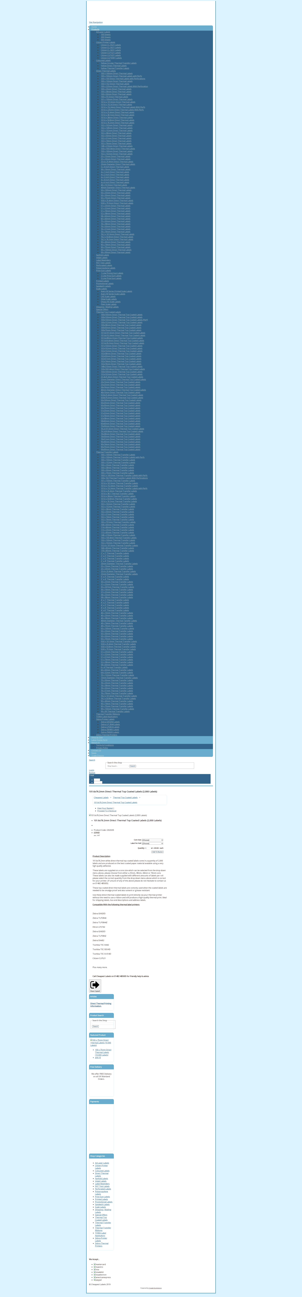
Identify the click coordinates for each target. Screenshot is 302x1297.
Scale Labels (101, 288)
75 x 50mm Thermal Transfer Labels (117, 680)
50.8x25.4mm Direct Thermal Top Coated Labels (122, 395)
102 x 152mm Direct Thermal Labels (116, 130)
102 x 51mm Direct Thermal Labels (116, 138)
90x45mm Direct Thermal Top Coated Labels (120, 441)
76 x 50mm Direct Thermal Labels (115, 226)
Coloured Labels (103, 60)
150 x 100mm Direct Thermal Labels (116, 151)
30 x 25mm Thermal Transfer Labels (117, 581)
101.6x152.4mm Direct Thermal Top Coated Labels (123, 335)
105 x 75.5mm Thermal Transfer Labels (118, 522)
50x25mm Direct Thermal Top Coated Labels (120, 403)
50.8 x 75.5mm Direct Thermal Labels (117, 203)
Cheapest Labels (101, 797)
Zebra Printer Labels (105, 719)
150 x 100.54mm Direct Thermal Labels (118, 148)
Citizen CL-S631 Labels (111, 50)
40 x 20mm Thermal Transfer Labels (117, 615)
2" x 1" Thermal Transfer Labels (115, 553)
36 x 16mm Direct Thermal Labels (115, 169)
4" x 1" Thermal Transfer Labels (115, 600)
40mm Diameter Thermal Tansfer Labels (119, 620)
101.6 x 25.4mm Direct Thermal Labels (117, 112)
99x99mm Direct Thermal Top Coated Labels (120, 449)
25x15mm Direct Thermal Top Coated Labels (120, 382)
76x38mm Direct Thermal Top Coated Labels (120, 434)
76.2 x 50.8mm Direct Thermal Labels (117, 237)
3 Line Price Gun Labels (111, 278)
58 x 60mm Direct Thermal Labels (115, 216)
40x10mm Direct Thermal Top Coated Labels (120, 392)
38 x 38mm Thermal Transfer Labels (117, 597)
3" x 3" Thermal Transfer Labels (115, 576)
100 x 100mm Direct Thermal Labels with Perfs (121, 76)
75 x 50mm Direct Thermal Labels (115, 221)
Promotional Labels (104, 283)
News (93, 753)
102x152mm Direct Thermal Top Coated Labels (121, 351)
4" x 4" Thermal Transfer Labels (115, 607)
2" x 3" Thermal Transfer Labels (115, 558)
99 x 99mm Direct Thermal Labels (115, 252)
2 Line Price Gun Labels (111, 275)
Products (95, 29)
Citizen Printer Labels (105, 42)
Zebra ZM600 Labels (110, 732)
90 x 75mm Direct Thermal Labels (115, 247)
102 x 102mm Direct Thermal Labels (116, 125)
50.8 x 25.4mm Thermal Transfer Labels (118, 644)
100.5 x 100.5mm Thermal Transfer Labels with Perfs (124, 475)
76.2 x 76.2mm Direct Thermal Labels (117, 239)
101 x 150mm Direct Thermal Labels (116, 99)
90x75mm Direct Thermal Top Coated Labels (120, 447)
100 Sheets (106, 34)
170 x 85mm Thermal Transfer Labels (117, 550)
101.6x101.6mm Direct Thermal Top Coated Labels (123, 333)
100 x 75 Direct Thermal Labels (114, 96)
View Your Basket (105, 808)
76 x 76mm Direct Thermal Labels (115, 231)
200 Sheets (106, 37)
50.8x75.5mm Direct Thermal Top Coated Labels (122, 397)
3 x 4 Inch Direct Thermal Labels (115, 167)
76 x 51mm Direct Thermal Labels (115, 229)
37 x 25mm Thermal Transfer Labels (117, 592)
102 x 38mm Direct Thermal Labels (116, 133)
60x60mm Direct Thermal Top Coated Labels (120, 423)
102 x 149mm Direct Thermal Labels (116, 128)
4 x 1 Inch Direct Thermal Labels (115, 172)
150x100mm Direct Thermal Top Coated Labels (121, 371)
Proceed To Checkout (106, 811)
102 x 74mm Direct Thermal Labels (116, 141)
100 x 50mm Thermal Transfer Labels (117, 470)
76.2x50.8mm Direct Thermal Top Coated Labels (122, 431)
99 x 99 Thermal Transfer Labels (115, 711)
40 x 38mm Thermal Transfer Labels (117, 618)
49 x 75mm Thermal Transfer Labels (117, 626)
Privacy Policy (102, 747)
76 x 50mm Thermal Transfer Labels (117, 688)
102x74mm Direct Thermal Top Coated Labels (121, 361)
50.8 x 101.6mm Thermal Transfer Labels (119, 641)
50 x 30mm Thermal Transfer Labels (117, 633)
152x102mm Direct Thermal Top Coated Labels (121, 374)
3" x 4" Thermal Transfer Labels (115, 579)
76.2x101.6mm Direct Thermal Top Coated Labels (122, 428)
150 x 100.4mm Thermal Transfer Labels (118, 537)
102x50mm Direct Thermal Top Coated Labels (121, 356)
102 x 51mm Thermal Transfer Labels (117, 514)
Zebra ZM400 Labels (110, 729)
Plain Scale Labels (108, 304)
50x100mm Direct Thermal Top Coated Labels (121, 400)
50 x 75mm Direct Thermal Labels (115, 198)
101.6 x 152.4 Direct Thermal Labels (116, 104)
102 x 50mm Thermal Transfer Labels (117, 511)
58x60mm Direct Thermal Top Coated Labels (120, 421)
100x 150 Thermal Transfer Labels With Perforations (124, 478)
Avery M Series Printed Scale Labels (116, 291)
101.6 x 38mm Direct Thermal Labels (117, 117)
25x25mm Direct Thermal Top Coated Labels (120, 384)
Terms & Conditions (105, 745)
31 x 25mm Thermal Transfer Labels (117, 584)
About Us (95, 742)
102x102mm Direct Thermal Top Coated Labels (121, 348)
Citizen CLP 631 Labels (111, 55)
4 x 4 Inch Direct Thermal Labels (115, 179)
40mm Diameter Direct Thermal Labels (118, 187)
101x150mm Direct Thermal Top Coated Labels (121, 345)
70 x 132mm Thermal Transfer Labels (117, 675)
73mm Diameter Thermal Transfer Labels (119, 677)
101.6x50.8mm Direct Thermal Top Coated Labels (122, 340)
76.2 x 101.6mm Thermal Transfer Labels (119, 696)
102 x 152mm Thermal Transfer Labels (118, 506)
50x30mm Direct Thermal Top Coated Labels (120, 405)
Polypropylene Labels (105, 268)
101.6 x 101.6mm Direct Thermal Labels (118, 102)
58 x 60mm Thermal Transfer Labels (117, 664)
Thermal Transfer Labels (107, 452)
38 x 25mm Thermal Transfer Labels (117, 594)
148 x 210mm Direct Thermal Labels (116, 146)
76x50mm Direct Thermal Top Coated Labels (120, 436)
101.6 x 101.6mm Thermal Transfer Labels (119, 483)
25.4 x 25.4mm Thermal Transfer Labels (118, 571)
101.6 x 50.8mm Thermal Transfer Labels (119, 498)
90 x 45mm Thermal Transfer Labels (117, 701)
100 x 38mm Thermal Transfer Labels (117, 467)
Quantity (141, 848)
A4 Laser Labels (103, 32)
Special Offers (102, 309)
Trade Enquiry (97, 755)
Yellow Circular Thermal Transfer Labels (118, 63)
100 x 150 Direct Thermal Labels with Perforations (123, 78)
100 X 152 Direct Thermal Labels (115, 84)
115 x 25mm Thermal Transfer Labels (117, 530)
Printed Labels (102, 281)
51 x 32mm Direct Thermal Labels (115, 208)
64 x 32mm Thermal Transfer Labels (117, 672)
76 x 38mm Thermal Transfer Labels (117, 685)
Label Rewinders (103, 260)
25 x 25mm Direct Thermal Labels (115, 159)
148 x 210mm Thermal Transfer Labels (118, 535)
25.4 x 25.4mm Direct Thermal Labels (117, 161)
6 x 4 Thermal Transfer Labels (114, 667)
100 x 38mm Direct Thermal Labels (116, 91)
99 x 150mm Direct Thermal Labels (116, 250)
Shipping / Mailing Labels (107, 307)
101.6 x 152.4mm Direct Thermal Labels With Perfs (123, 107)
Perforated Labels (104, 265)
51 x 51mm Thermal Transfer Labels (117, 657)
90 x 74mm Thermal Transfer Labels (117, 703)
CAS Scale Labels (108, 296)
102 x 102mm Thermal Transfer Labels (118, 504)
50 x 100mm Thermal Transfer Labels (117, 628)
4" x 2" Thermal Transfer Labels (115, 602)
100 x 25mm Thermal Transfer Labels (117, 465)
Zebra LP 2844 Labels (110, 724)
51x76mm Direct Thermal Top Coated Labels (120, 415)
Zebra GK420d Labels (110, 722)
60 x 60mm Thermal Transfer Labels (117, 670)
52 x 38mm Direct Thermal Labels (115, 213)
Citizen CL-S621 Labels (111, 47)
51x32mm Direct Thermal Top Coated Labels (120, 413)
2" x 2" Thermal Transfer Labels (115, 556)
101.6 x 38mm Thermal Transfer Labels (118, 496)
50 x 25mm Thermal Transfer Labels (117, 631)
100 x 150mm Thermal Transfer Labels (118, 460)
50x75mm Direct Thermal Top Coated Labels (120, 408)
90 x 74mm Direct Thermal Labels (115, 244)
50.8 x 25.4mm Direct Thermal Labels (117, 200)
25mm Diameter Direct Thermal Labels (118, 164)
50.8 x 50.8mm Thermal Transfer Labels (118, 646)
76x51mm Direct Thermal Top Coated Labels (120, 439)
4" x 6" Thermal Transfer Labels (115, 610)
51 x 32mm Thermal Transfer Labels (117, 654)
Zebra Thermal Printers (106, 734)
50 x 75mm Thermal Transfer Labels (117, 639)
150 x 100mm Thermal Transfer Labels (118, 540)
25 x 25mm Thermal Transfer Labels (117, 569)
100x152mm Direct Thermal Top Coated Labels (121, 322)
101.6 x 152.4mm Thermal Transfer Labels (119, 486)
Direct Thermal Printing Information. (100, 1004)
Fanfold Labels (102, 255)
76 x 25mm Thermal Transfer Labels (117, 683)
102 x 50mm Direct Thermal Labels (116, 135)
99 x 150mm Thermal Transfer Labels (117, 709)
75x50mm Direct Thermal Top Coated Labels (120, 426)
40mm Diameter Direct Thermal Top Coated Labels (123, 390)
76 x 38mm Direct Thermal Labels (115, 224)
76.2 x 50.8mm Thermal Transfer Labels (118, 698)
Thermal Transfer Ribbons (108, 714)
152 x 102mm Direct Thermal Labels (116, 154)
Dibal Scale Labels (109, 299)
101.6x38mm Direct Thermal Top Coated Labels (122, 338)
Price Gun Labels (103, 270)
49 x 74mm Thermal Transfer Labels (117, 623)
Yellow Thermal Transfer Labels (115, 68)
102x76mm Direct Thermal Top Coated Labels (121, 364)
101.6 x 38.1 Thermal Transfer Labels (117, 493)
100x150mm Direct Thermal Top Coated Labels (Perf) (124, 320)
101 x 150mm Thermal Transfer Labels (118, 480)
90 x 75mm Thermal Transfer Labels (117, 706)
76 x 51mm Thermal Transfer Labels (117, 690)
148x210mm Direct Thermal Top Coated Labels (121, 366)
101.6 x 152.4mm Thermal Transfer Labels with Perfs (124, 488)
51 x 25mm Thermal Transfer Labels (117, 652)
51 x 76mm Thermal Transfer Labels (117, 659)
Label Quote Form (99, 740)
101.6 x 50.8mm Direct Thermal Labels (117, 120)
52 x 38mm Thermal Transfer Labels (117, 662)
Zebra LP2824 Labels (110, 727)
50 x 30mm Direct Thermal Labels (115, 195)
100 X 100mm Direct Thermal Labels (117, 73)
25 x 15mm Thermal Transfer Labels (117, 566)
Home (94, 26)
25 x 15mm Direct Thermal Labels (115, 156)
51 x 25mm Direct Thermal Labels (115, 205)
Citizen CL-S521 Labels (111, 45)
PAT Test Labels (103, 262)
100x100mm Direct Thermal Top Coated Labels (121, 314)
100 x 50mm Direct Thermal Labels (116, 94)
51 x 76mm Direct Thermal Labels (115, 211)
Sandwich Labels (103, 286)
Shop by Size (97, 737)
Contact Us (96, 750)
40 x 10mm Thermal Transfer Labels (117, 613)
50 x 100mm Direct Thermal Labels (116, 190)
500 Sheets (106, 39)
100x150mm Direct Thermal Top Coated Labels (121, 317)
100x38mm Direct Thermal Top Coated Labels (121, 325)
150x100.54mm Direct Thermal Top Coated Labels (123, 369)
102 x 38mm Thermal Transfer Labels (117, 509)
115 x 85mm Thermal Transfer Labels (117, 532)
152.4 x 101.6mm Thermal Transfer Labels (119, 545)
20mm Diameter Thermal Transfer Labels (119, 563)
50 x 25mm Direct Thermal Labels (115, 192)
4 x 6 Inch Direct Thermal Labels (115, 182)
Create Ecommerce (155, 1288)
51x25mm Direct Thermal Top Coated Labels (120, 410)
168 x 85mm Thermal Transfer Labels (117, 548)
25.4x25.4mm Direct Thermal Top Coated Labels (122, 377)
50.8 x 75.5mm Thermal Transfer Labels (118, 649)
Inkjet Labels (101, 257)
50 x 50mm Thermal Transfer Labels (117, 636)
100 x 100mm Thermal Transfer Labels (118, 454)
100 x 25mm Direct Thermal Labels (116, 89)
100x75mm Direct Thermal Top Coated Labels (121, 330)
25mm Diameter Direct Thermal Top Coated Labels (123, 379)
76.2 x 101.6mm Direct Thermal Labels (117, 234)
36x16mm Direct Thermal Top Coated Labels (120, 387)
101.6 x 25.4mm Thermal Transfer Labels (119, 491)
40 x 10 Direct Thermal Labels (114, 185)
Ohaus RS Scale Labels (111, 301)
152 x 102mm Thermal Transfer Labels (118, 543)
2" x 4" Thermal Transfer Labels (115, 561)
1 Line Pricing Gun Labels (112, 273)
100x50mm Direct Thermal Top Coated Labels (121, 327)
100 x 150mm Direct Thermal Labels (116, 81)
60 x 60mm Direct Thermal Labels (115, 218)
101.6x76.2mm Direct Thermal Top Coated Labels (122, 343)
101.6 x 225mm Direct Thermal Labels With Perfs (122, 109)
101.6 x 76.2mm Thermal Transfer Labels (119, 501)
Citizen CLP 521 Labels (111, 52)
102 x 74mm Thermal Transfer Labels (117, 517)
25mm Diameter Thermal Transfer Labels (119, 574)
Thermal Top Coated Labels (108, 312)
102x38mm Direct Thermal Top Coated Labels (121, 353)
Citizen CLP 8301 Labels (111, 58)
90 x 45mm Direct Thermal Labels (115, 242)
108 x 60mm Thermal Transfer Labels (117, 524)
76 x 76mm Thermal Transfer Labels (117, 693)
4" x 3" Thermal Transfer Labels (115, 605)
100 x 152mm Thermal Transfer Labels (118, 462)
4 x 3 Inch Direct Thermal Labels (115, 177)
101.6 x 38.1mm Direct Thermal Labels (117, 115)
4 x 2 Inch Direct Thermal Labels (115, 174)
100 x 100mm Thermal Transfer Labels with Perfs (123, 457)
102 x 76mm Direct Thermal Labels (116, 143)
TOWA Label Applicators (107, 716)
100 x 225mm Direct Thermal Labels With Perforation (124, 86)
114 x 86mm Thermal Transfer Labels (117, 527)
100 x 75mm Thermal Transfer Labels (117, 473)
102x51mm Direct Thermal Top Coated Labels (121, 358)
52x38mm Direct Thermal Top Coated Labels (120, 418)
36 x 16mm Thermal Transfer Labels (117, 589)
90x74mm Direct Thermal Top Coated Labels (120, 444)
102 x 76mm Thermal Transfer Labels (117, 519)
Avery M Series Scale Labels (113, 294)
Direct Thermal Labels (106, 71)
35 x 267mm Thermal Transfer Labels (117, 587)
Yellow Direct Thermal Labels (114, 65)
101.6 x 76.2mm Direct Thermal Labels (117, 122)
